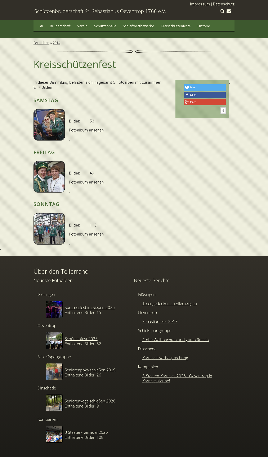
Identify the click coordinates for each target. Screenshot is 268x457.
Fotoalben (41, 42)
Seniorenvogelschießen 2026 (90, 401)
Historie (203, 26)
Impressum (200, 4)
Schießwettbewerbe (138, 26)
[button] (205, 87)
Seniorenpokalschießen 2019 (90, 370)
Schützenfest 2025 (81, 338)
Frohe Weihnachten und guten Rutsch (175, 339)
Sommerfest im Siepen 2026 (90, 307)
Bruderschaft (60, 26)
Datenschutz (223, 4)
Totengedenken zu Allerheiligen (169, 303)
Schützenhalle (105, 26)
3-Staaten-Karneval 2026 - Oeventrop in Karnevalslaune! (177, 378)
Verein (82, 26)
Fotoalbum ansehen (86, 130)
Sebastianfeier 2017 (159, 321)
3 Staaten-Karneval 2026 (86, 432)
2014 (56, 42)
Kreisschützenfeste (176, 26)
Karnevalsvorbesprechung (165, 358)
